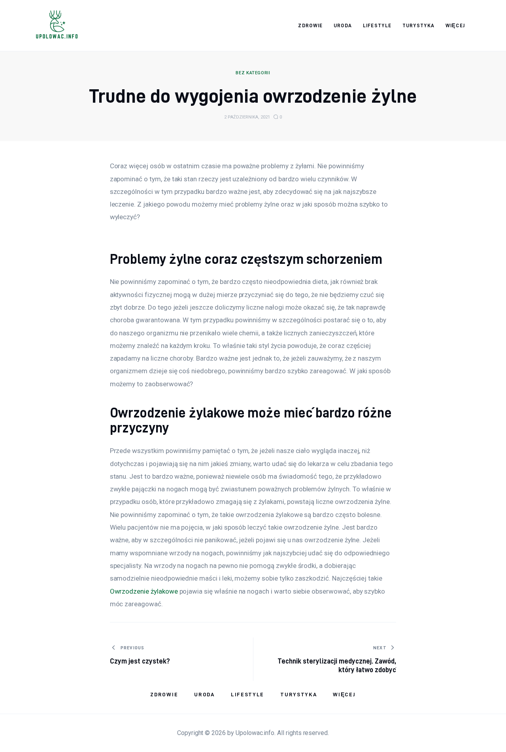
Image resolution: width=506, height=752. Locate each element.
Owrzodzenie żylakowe (144, 591)
